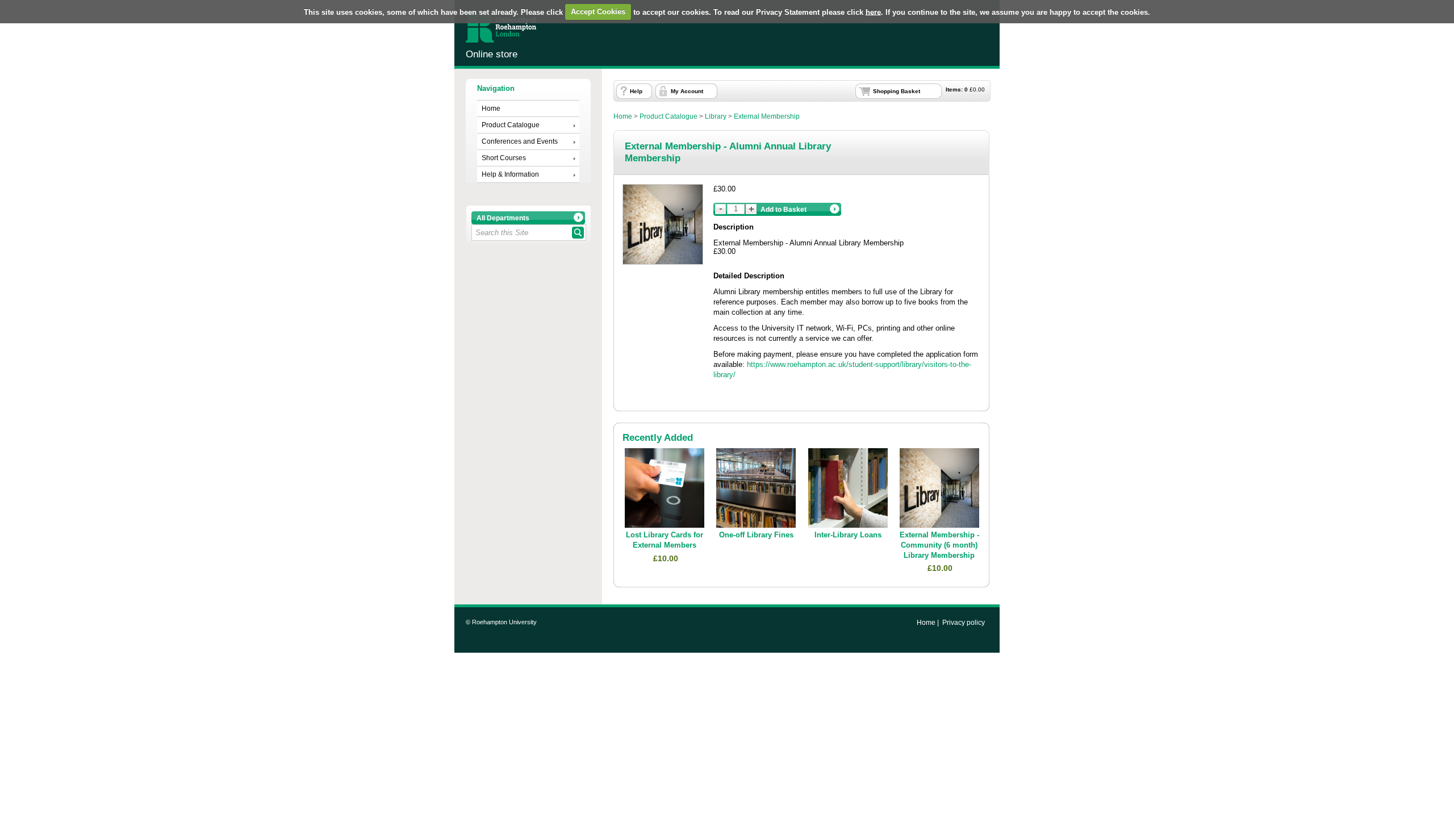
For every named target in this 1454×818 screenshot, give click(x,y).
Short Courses (504, 158)
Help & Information (510, 174)
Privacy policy (963, 623)
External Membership (767, 116)
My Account (687, 91)
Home (491, 108)
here (873, 11)
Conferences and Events (520, 141)
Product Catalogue (511, 125)
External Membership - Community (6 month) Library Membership (939, 545)
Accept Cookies (598, 11)
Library (715, 116)
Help (636, 91)
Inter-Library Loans (847, 535)
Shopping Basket (896, 91)
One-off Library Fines (756, 535)
